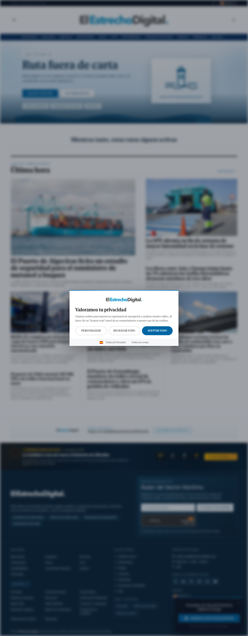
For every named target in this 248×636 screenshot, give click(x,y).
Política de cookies (140, 342)
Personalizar (91, 331)
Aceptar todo (157, 331)
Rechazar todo (124, 331)
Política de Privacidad (116, 342)
